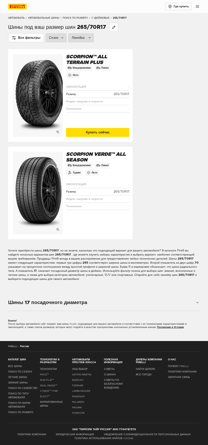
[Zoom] (58, 132)
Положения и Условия (170, 327)
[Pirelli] (21, 6)
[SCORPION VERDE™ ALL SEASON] (38, 193)
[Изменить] (113, 27)
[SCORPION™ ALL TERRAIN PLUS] (38, 95)
